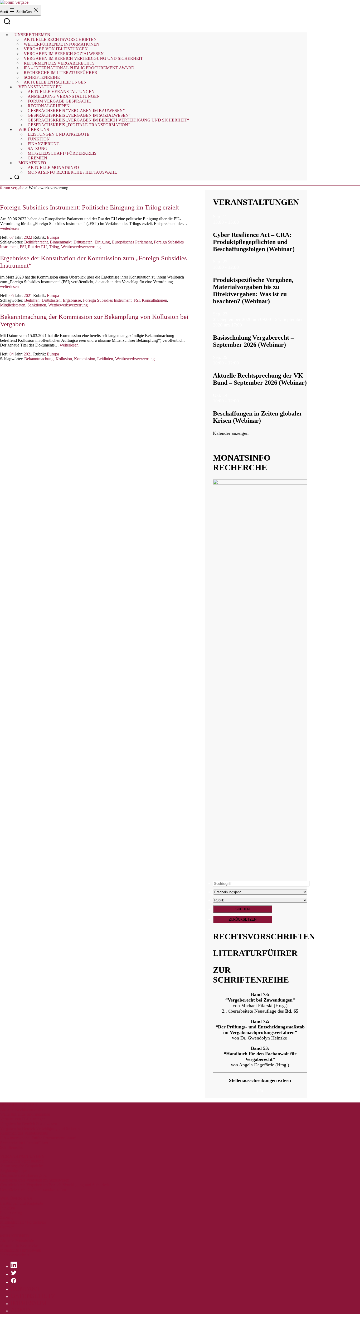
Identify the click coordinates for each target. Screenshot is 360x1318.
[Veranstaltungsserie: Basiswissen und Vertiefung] (245, 325)
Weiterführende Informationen (25, 1114)
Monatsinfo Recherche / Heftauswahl (72, 172)
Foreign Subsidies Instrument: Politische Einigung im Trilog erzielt (89, 207)
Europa (53, 237)
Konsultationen (154, 300)
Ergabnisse (72, 300)
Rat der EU (37, 247)
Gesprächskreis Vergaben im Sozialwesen (34, 1180)
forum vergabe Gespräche (21, 1166)
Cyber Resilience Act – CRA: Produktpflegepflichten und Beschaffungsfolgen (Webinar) (254, 241)
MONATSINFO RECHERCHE (241, 462)
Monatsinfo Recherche (19, 1245)
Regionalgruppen (14, 1170)
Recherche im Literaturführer (24, 1142)
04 (11, 354)
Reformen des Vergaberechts (24, 1133)
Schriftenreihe (11, 1147)
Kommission (84, 359)
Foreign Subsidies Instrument (107, 300)
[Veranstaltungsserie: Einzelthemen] (242, 267)
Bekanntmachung (38, 359)
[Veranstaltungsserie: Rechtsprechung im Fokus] (242, 362)
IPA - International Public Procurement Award (38, 1138)
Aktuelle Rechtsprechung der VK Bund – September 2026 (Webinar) (260, 379)
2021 (28, 295)
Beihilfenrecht (36, 242)
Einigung (102, 242)
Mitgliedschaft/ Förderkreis (62, 153)
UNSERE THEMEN (19, 1104)
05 (11, 295)
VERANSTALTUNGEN (256, 202)
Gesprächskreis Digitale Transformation (33, 1189)
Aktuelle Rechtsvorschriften (23, 1109)
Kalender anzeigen (231, 433)
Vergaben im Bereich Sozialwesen (28, 1123)
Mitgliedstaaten (12, 305)
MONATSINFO (14, 1236)
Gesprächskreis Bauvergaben (24, 1175)
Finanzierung (11, 1212)
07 (11, 237)
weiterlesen (9, 228)
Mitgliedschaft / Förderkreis (23, 1222)
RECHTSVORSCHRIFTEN (264, 936)
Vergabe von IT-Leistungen (23, 1119)
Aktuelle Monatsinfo (17, 1240)
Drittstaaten (83, 242)
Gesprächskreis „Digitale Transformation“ (79, 125)
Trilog (54, 247)
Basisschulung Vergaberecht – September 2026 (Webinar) (253, 341)
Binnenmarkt (60, 242)
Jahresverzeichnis (14, 1255)
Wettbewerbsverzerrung (81, 247)
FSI (23, 247)
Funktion (7, 1208)
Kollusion (64, 359)
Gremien (37, 158)
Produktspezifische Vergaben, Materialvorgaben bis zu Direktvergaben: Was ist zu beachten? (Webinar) (253, 290)
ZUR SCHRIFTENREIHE (251, 974)
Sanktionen (36, 305)
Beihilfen (32, 300)
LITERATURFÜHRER (255, 953)
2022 (28, 237)
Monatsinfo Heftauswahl (20, 1250)
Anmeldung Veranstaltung (21, 1161)
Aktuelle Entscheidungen (55, 82)
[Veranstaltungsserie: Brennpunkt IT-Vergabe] (242, 222)
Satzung (6, 1217)
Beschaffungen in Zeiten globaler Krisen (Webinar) (257, 417)
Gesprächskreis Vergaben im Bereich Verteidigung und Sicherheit (54, 1185)
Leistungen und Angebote (58, 134)
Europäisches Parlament (132, 242)
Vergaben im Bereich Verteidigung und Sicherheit (41, 1128)
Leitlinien (105, 359)
